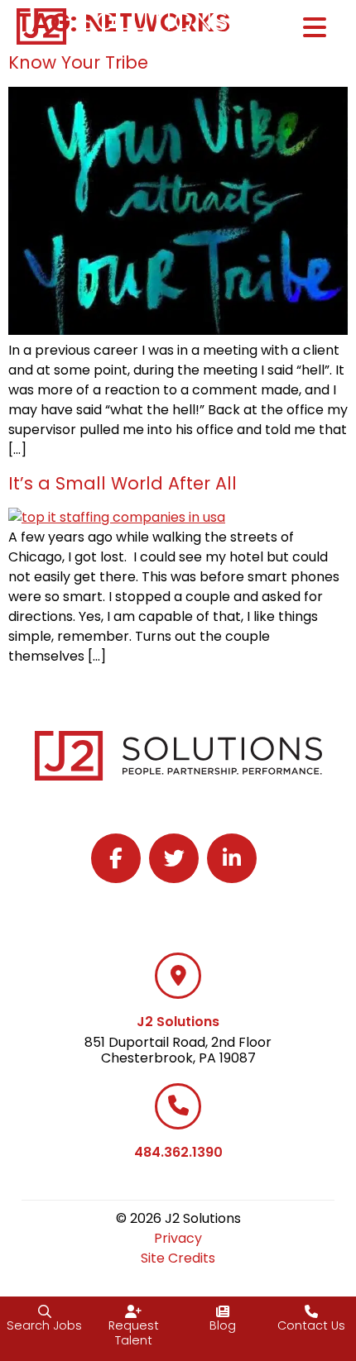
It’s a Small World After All (122, 483)
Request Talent (133, 1333)
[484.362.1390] (178, 1106)
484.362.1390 (178, 1152)
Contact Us (311, 1325)
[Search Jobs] (44, 1311)
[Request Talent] (133, 1311)
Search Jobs (44, 1325)
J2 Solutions (178, 1021)
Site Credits (178, 1258)
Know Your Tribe (78, 62)
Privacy (178, 1238)
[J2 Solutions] (178, 976)
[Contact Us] (311, 1311)
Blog (222, 1325)
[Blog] (222, 1311)
